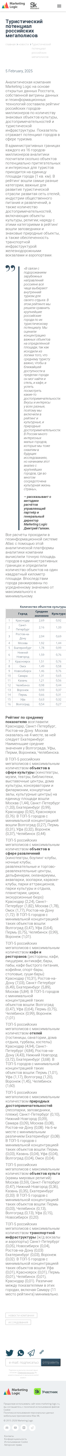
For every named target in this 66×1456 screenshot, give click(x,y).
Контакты (9, 1436)
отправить (51, 1362)
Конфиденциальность (15, 1438)
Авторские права (13, 1444)
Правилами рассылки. (26, 1372)
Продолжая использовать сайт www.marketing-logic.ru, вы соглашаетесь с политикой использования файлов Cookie (32, 1406)
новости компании (21, 1315)
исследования (18, 1322)
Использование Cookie (16, 1441)
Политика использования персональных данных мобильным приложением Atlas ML (29, 1414)
